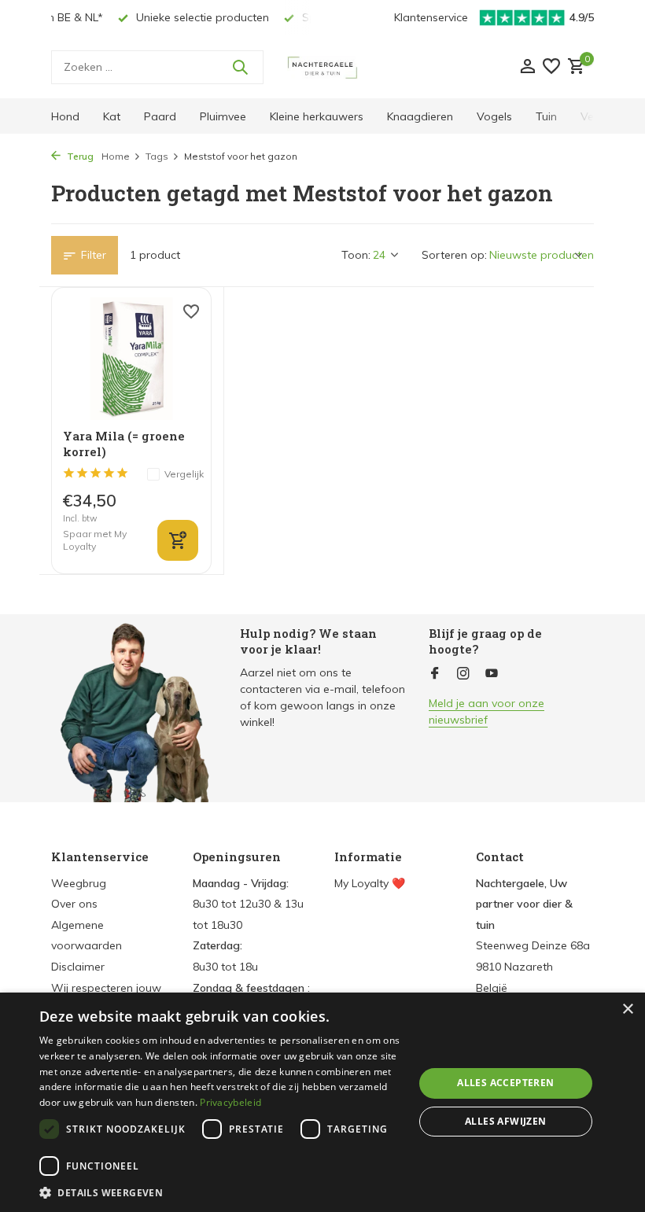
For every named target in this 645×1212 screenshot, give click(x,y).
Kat (111, 116)
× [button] (627, 1009)
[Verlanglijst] (551, 67)
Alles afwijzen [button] (506, 1121)
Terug (79, 156)
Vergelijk (184, 474)
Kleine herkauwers (316, 116)
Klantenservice (431, 17)
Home (115, 156)
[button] (221, 1192)
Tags (157, 156)
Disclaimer (78, 967)
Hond (65, 116)
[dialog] (322, 1102)
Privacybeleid (230, 1102)
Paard (160, 116)
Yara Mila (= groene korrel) (124, 444)
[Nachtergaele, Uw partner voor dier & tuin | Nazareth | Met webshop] (322, 66)
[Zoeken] (240, 67)
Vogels (494, 116)
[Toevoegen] (177, 540)
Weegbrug (78, 883)
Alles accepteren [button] (505, 1082)
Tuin (546, 116)
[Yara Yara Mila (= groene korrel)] (131, 358)
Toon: (355, 255)
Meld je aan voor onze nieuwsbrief (486, 711)
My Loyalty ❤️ (369, 883)
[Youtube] (491, 674)
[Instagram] (463, 674)
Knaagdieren (420, 116)
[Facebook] (435, 674)
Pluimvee (223, 116)
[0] (574, 67)
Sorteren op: (454, 255)
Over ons (74, 904)
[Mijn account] (527, 67)
